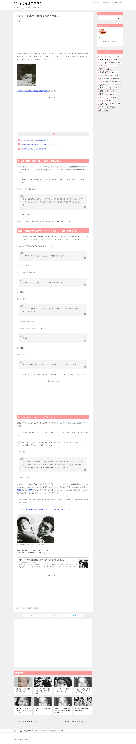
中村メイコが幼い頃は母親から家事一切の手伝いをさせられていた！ (42, 560)
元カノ (101, 66)
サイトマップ (26, 8)
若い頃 (103, 103)
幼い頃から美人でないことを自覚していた (33, 149)
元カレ (109, 66)
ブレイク (103, 63)
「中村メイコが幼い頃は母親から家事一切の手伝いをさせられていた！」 (42, 509)
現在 (101, 94)
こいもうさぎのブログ (27, 3)
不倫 (112, 63)
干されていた (116, 81)
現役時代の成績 (111, 94)
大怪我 (101, 75)
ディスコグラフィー (114, 56)
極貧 (116, 87)
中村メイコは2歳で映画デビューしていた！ (62, 690)
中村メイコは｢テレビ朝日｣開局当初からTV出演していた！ (23, 710)
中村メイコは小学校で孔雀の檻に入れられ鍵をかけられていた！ (62, 710)
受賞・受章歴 (116, 72)
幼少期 (29, 608)
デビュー (104, 59)
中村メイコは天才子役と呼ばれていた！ (43, 709)
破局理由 (109, 100)
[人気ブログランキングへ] (103, 33)
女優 (19, 21)
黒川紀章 (47, 499)
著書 (112, 103)
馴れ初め (103, 110)
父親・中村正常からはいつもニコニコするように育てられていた (40, 144)
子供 (107, 78)
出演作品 (103, 72)
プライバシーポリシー (39, 8)
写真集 (101, 69)
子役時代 (116, 78)
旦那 (109, 88)
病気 (114, 97)
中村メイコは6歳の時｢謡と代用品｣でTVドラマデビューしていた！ (82, 691)
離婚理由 (110, 107)
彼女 (116, 85)
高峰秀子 (20, 490)
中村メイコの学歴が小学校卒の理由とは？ (23, 690)
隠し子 (101, 107)
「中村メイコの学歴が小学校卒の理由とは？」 (33, 91)
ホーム (16, 8)
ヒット (115, 59)
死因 (101, 91)
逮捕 (119, 103)
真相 (101, 100)
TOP (23, 731)
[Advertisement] (53, 36)
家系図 (106, 81)
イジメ (101, 56)
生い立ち (36, 608)
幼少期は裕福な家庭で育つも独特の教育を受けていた (37, 140)
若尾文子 (31, 490)
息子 (101, 88)
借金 (119, 62)
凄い (24, 608)
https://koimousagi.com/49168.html (28, 562)
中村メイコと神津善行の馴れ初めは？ (82, 709)
